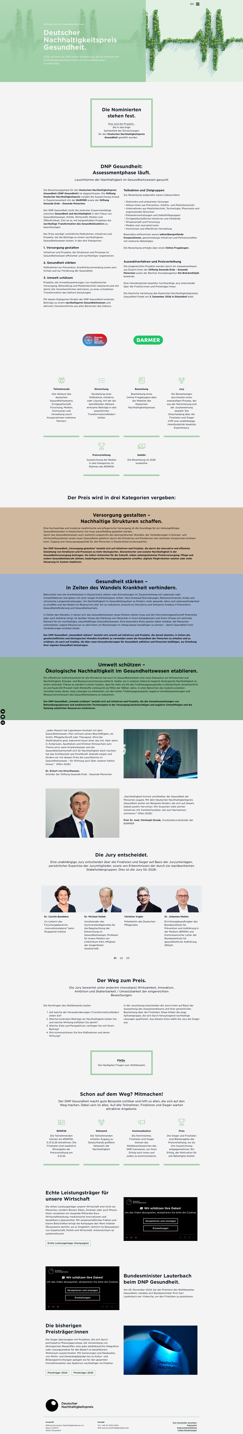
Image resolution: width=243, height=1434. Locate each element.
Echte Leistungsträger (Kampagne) (68, 1243)
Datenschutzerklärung (187, 1428)
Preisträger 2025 (83, 1372)
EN (192, 4)
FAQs (121, 1060)
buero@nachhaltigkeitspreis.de (115, 1428)
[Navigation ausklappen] (198, 3)
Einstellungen (160, 1228)
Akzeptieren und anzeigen (160, 1221)
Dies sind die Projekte (121, 124)
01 (115, 958)
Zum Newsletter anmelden (185, 1423)
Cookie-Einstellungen (187, 1430)
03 (127, 958)
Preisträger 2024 (57, 1372)
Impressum (192, 1425)
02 (121, 958)
